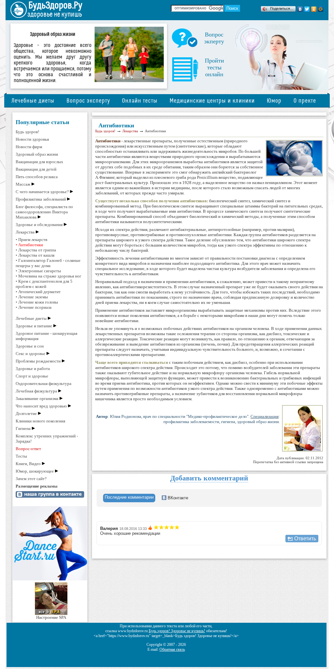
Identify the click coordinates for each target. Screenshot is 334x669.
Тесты (21, 456)
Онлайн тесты (140, 100)
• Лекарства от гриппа (36, 250)
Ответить (305, 538)
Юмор (274, 100)
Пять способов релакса (37, 176)
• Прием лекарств (31, 239)
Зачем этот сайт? (31, 478)
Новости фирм (29, 146)
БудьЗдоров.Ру (55, 5)
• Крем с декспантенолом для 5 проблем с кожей (44, 284)
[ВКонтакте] (300, 9)
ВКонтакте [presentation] (177, 497)
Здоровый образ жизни (37, 154)
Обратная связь (172, 649)
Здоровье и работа (33, 368)
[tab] (129, 498)
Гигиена (23, 428)
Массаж (23, 184)
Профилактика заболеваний (41, 199)
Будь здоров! (27, 131)
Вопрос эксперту (88, 100)
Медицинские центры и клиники (212, 100)
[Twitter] (307, 9)
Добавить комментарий (209, 478)
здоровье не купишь (54, 14)
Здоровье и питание (34, 325)
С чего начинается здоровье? (42, 191)
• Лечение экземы (32, 296)
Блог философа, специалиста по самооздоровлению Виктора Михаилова (44, 212)
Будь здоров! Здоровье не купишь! (177, 631)
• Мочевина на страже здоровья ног (48, 276)
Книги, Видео (28, 463)
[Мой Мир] (320, 9)
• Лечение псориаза (34, 307)
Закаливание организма (37, 398)
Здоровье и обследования (39, 224)
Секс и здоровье (30, 353)
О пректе (305, 100)
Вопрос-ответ (28, 448)
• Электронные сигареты (38, 270)
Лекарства (25, 232)
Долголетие (26, 413)
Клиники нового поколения (40, 421)
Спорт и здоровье (32, 376)
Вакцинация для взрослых (39, 161)
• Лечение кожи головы (37, 302)
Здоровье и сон (30, 346)
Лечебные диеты (32, 100)
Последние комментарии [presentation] (129, 497)
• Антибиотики (29, 244)
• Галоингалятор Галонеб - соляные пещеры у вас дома (48, 263)
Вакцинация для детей (36, 169)
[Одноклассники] (314, 9)
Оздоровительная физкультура (43, 383)
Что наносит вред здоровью (41, 406)
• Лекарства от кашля (35, 255)
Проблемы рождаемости (38, 361)
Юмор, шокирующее (35, 471)
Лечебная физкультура (36, 391)
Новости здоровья (32, 139)
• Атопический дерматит (38, 291)
